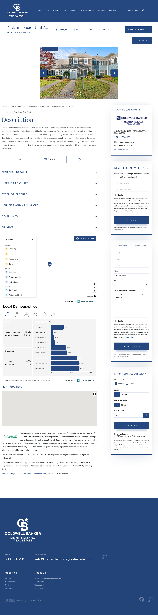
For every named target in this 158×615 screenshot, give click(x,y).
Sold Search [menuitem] (9, 588)
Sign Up (128, 10)
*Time (116, 281)
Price (116, 390)
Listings (12, 473)
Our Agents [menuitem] (39, 581)
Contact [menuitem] (112, 10)
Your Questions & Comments (125, 290)
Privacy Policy (129, 211)
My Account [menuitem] (39, 588)
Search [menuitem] (40, 10)
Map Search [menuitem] (9, 578)
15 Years (131, 383)
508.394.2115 (15, 559)
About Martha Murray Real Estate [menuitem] (48, 578)
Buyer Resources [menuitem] (70, 10)
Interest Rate (119, 411)
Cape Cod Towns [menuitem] (53, 10)
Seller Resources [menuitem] (87, 10)
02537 (51, 473)
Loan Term (119, 380)
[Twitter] (107, 559)
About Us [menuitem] (101, 10)
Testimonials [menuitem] (39, 585)
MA (19, 473)
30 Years (121, 383)
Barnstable (27, 473)
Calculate (131, 425)
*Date (116, 271)
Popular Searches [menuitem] (11, 581)
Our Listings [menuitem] (9, 585)
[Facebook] (103, 559)
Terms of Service (120, 356)
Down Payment (120, 400)
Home (4, 473)
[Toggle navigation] (150, 10)
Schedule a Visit (140, 246)
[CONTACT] (142, 40)
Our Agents (126, 149)
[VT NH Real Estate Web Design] (146, 600)
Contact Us (118, 149)
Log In (136, 10)
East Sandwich (40, 473)
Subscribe (132, 220)
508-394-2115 (123, 137)
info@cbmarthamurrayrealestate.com (63, 559)
